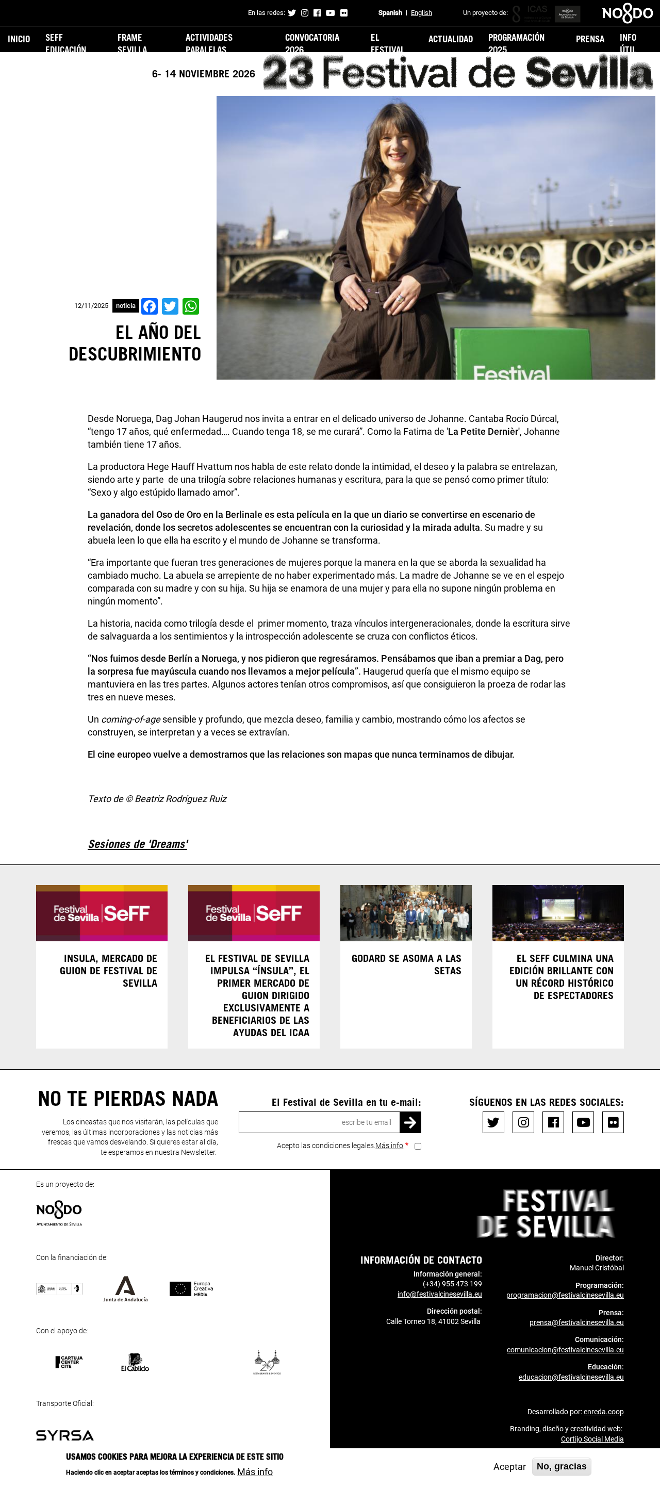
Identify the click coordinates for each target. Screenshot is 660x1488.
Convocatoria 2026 (312, 43)
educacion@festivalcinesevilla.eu (571, 1377)
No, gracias (562, 1466)
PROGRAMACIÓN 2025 (516, 43)
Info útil (628, 43)
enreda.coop (604, 1412)
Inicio (19, 39)
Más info (389, 1145)
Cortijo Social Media (592, 1439)
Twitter (292, 13)
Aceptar (509, 1466)
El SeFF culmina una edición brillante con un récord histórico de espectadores (561, 976)
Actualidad (450, 39)
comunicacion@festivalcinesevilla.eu (565, 1350)
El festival (388, 43)
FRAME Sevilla (132, 43)
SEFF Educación (65, 43)
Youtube (330, 13)
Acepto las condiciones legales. (340, 1145)
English (421, 13)
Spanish (390, 13)
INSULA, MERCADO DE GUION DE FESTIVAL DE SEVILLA (108, 970)
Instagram (304, 13)
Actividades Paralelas (209, 43)
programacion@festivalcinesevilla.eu (565, 1295)
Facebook (317, 13)
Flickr (344, 13)
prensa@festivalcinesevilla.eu (577, 1322)
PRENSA (590, 39)
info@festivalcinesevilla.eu (440, 1294)
